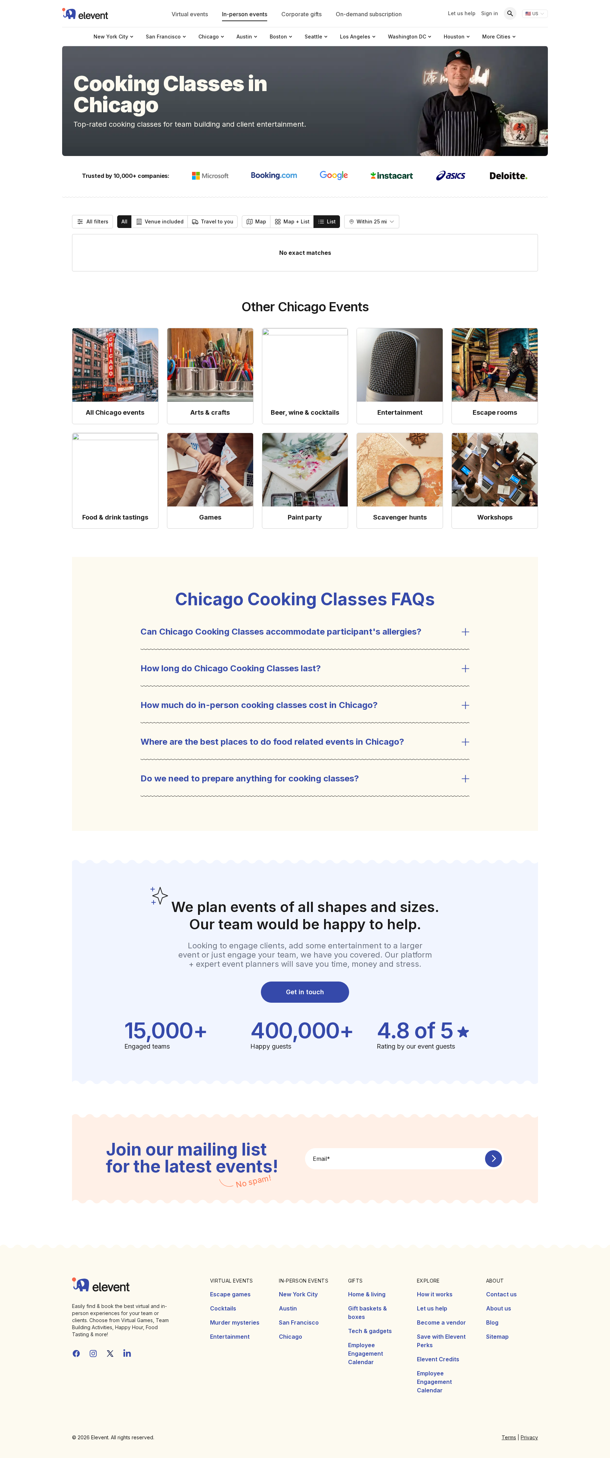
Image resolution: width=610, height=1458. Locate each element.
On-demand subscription (369, 14)
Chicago (290, 1336)
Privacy (529, 1437)
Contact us (501, 1294)
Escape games (230, 1294)
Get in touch (305, 992)
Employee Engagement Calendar (365, 1354)
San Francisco (299, 1322)
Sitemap (497, 1336)
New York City (298, 1294)
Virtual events (190, 14)
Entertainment (230, 1336)
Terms (509, 1437)
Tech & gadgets (370, 1330)
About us (498, 1308)
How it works (435, 1294)
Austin (288, 1308)
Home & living (366, 1294)
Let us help (462, 13)
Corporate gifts (301, 14)
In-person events (244, 14)
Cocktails (223, 1308)
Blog (492, 1322)
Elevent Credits (438, 1359)
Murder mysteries (234, 1322)
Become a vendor (441, 1322)
